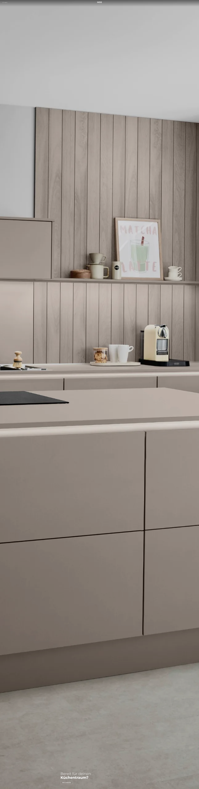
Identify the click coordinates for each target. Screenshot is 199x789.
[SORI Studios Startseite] (99, 2)
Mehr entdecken (66, 782)
